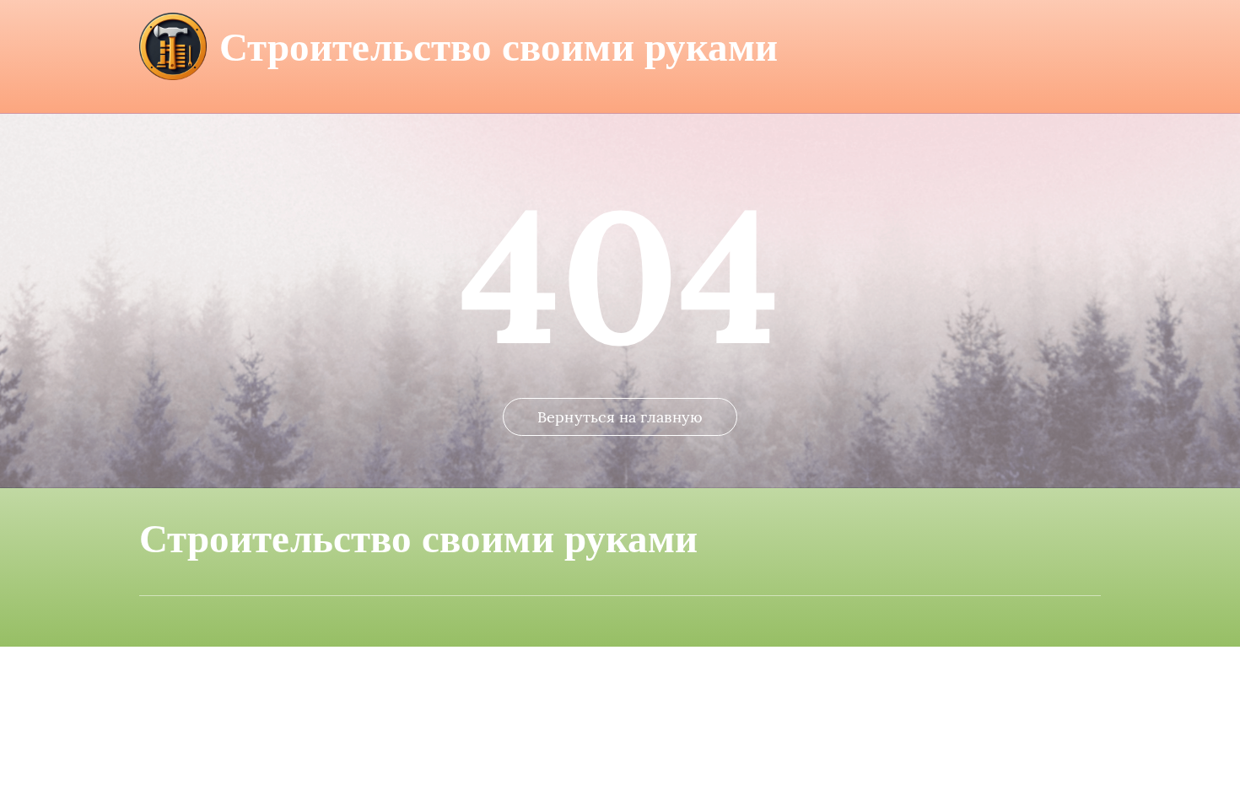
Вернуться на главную (620, 417)
